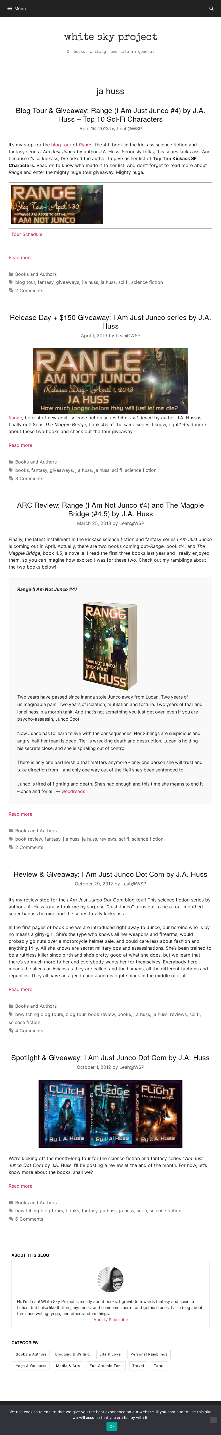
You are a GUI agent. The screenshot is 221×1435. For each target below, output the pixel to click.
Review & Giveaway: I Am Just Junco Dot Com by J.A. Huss (110, 873)
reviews (108, 839)
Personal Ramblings (149, 1354)
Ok (112, 1426)
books (22, 470)
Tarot (159, 1366)
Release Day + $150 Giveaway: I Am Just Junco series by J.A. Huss (110, 321)
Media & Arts (68, 1366)
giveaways (67, 282)
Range (85, 145)
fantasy (46, 282)
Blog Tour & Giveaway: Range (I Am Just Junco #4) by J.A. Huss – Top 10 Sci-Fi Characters (110, 114)
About (99, 1319)
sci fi (123, 282)
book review (28, 839)
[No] (213, 1420)
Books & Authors (31, 1354)
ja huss (108, 282)
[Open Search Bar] (211, 8)
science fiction (147, 282)
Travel (138, 1366)
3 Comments (29, 478)
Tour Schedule (26, 234)
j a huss (90, 282)
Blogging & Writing (72, 1354)
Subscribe (118, 1319)
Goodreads (73, 791)
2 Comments (29, 290)
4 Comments (29, 1030)
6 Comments (29, 1219)
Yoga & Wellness (31, 1366)
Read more (20, 257)
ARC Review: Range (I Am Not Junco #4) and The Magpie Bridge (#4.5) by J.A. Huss (110, 508)
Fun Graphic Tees (106, 1366)
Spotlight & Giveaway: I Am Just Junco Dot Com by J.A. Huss (110, 1057)
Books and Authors (36, 274)
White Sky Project (110, 38)
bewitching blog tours (39, 1014)
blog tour (61, 145)
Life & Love (110, 1354)
